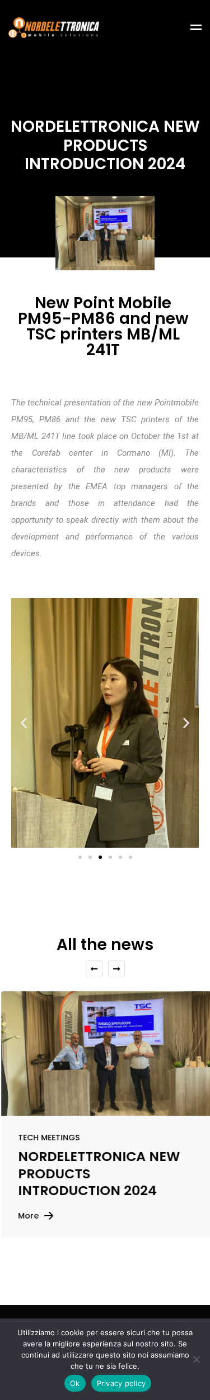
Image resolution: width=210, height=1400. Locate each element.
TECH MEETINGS (47, 1138)
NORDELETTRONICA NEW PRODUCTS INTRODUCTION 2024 (98, 1174)
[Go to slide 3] (100, 857)
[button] (24, 723)
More (27, 1216)
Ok (75, 1383)
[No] (196, 1359)
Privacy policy (121, 1383)
